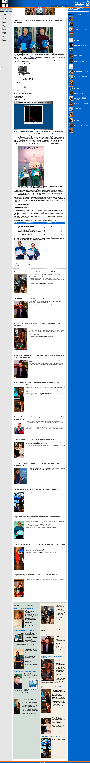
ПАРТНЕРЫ (39, 7)
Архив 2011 (4, 33)
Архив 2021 (4, 19)
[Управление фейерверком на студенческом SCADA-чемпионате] (79, 132)
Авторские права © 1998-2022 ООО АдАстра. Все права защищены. (45, 762)
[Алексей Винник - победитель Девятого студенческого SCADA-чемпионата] (79, 52)
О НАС (11, 7)
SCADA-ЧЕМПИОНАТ (62, 7)
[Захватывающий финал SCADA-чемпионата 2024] (79, 20)
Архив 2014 (4, 29)
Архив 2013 (4, 30)
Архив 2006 (4, 40)
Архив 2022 (4, 18)
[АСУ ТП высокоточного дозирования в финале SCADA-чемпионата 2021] (79, 47)
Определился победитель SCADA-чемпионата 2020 (50, 716)
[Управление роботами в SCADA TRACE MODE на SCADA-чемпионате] (79, 95)
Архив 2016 (4, 26)
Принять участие (4, 14)
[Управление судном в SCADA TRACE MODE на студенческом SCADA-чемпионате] (79, 111)
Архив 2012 (4, 32)
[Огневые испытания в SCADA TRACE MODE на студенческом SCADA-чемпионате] (79, 100)
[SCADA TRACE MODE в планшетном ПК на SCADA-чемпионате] (79, 84)
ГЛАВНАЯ (4, 7)
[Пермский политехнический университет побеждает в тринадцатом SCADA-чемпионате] (79, 79)
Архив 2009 (4, 36)
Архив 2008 (4, 37)
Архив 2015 (4, 28)
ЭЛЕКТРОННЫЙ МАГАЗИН (80, 7)
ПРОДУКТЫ (19, 7)
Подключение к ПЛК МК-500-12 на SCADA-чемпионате (23, 608)
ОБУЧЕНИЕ (49, 7)
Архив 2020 (4, 21)
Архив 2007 (4, 39)
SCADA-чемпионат (40, 15)
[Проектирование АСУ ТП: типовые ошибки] (79, 68)
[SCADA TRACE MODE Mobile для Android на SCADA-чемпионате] (79, 116)
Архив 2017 (4, 25)
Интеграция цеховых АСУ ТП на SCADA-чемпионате (50, 736)
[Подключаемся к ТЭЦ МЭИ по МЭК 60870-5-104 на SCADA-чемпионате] (79, 63)
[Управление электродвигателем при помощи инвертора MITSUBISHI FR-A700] (79, 127)
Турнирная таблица (4, 15)
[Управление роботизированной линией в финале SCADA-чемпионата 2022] (79, 36)
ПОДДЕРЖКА (29, 7)
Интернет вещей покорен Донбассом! (47, 634)
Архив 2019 (4, 22)
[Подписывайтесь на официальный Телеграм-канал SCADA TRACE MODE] (79, 31)
